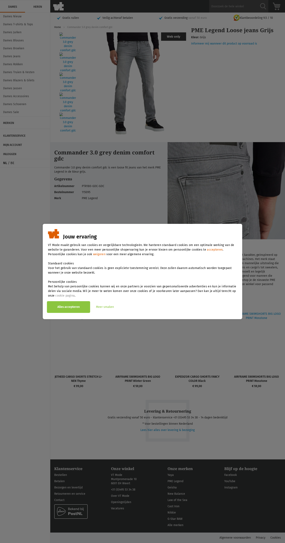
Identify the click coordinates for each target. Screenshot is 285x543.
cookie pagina (65, 295)
